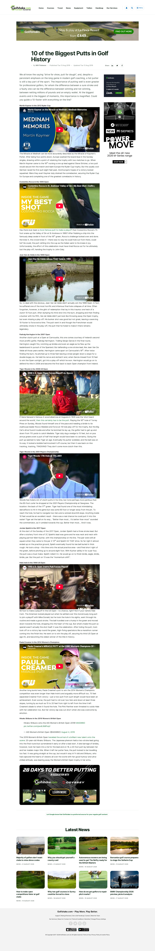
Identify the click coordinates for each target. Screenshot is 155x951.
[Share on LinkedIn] (112, 65)
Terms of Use (87, 935)
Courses (50, 8)
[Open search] (132, 8)
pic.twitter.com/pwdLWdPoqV (37, 726)
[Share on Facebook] (122, 65)
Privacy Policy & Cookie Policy (100, 935)
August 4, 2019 (68, 732)
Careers (87, 915)
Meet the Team (95, 915)
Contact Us (67, 919)
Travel (60, 8)
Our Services (112, 8)
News (68, 8)
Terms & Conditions (77, 919)
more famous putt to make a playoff (56, 230)
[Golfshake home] (21, 8)
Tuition (89, 8)
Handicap (99, 8)
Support (57, 915)
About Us (60, 919)
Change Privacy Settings (98, 919)
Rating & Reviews (66, 915)
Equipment (78, 8)
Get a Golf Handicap (78, 915)
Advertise (87, 919)
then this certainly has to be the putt (52, 420)
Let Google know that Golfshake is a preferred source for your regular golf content (77, 814)
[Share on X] (117, 65)
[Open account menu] (126, 8)
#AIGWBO (80, 723)
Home (41, 8)
